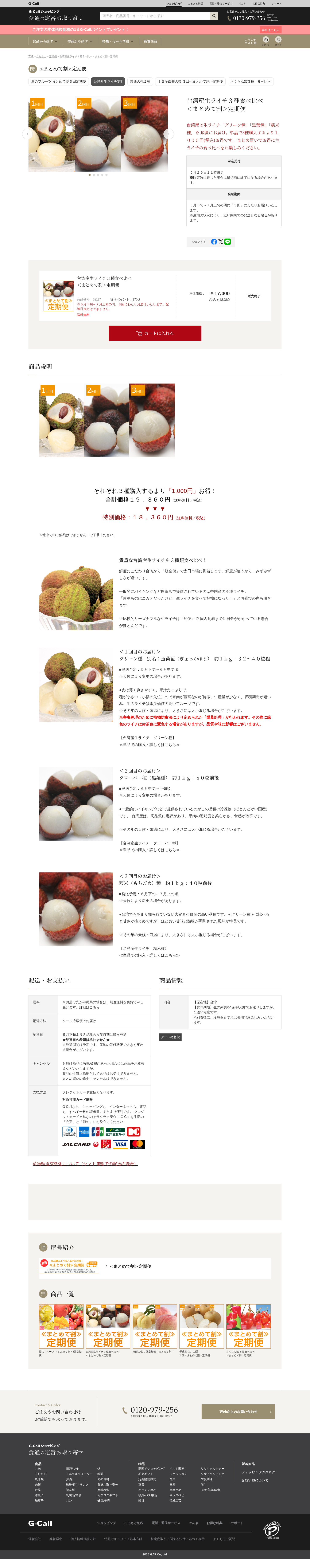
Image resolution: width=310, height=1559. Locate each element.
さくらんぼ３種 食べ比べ (250, 81)
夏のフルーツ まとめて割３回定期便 (58, 81)
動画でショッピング (151, 1468)
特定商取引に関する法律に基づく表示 (178, 1539)
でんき (242, 3)
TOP (31, 56)
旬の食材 (103, 1479)
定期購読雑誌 (147, 1479)
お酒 (69, 1479)
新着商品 (150, 41)
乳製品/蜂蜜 (74, 1495)
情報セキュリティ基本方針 (123, 1539)
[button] (90, 175)
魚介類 (39, 1479)
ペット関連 (177, 1468)
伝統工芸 (175, 1500)
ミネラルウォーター (79, 1474)
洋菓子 (39, 1495)
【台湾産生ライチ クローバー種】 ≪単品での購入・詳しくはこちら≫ (149, 846)
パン (69, 1500)
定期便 (53, 56)
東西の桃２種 (140, 81)
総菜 (100, 1474)
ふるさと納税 (195, 3)
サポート (276, 3)
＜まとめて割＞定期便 (62, 68)
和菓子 (39, 1500)
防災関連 (207, 1479)
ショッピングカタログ (258, 1472)
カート (278, 45)
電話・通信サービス (220, 3)
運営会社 (34, 1539)
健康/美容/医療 (210, 1490)
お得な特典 (258, 3)
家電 (141, 1484)
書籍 (172, 1484)
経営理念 (56, 1539)
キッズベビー (178, 1495)
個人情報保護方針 (83, 1539)
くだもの (41, 56)
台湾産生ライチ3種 (108, 81)
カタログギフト (107, 1495)
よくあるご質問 (224, 1539)
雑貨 (141, 1500)
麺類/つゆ (72, 1468)
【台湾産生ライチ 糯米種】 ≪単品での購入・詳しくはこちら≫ (149, 951)
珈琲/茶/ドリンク (77, 1484)
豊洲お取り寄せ (107, 1484)
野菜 (38, 1490)
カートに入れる (159, 333)
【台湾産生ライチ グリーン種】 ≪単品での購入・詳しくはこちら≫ (149, 741)
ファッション (178, 1474)
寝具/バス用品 (147, 1495)
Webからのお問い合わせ (238, 1411)
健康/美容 (103, 1500)
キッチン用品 (147, 1490)
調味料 (70, 1490)
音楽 (172, 1479)
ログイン (266, 45)
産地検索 (103, 1490)
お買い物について (254, 1480)
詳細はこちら (89, 1007)
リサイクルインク (212, 1474)
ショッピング (174, 3)
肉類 (38, 1484)
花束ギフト (145, 1474)
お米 (38, 1468)
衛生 (204, 1484)
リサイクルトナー (212, 1468)
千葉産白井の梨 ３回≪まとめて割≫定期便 (190, 81)
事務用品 (175, 1490)
